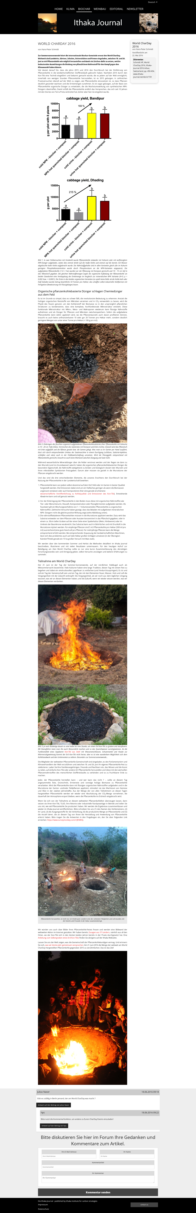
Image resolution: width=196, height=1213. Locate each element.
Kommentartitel (98, 1162)
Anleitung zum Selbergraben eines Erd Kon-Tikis (58, 938)
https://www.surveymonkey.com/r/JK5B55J (65, 820)
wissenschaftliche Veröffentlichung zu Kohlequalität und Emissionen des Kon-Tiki (77, 493)
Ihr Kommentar (98, 1173)
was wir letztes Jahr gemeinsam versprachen (64, 945)
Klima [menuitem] (70, 9)
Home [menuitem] (59, 9)
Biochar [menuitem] (84, 9)
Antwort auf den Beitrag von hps (54, 1126)
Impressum (43, 1204)
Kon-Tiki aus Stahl (72, 752)
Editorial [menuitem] (116, 9)
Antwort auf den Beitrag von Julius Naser (53, 1105)
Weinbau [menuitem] (100, 9)
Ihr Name (127, 1152)
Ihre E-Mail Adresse (69, 1152)
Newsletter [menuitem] (135, 9)
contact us (144, 1205)
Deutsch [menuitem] (151, 2)
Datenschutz (43, 1209)
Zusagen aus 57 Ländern (99, 932)
